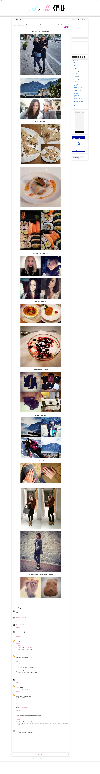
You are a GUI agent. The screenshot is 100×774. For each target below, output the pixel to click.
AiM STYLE (20, 647)
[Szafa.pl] (79, 132)
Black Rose (76, 92)
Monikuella (18, 679)
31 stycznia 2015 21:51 (22, 640)
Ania (16, 624)
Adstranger (18, 617)
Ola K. (17, 640)
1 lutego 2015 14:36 (26, 694)
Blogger (65, 765)
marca (76, 81)
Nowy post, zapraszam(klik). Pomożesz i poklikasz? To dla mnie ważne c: (29, 634)
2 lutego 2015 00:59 (28, 721)
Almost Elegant (77, 88)
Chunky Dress (77, 93)
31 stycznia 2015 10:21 (25, 610)
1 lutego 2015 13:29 (23, 685)
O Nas (39, 16)
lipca (76, 74)
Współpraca (28, 16)
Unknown (17, 685)
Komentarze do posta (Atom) (43, 758)
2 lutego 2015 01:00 (28, 670)
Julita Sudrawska (19, 631)
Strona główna (15, 16)
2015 (75, 65)
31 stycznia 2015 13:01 (22, 624)
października (77, 70)
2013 (75, 107)
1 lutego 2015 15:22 (24, 707)
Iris (16, 730)
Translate (81, 158)
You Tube (53, 16)
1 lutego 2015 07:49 (24, 655)
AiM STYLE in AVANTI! (78, 87)
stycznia (76, 84)
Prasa (22, 16)
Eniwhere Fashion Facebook (21, 702)
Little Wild (76, 103)
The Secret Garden (77, 90)
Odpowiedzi (19, 645)
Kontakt (33, 16)
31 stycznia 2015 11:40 (24, 617)
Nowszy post (15, 754)
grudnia (76, 66)
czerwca (76, 76)
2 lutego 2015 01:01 (28, 647)
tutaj (16, 25)
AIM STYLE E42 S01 (78, 98)
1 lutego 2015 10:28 (24, 679)
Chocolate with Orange (78, 101)
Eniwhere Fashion (19, 694)
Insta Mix (76, 85)
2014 (75, 105)
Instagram (66, 16)
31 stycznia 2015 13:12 (27, 631)
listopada (76, 68)
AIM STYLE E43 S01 (78, 95)
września (76, 71)
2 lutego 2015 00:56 (27, 665)
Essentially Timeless (78, 96)
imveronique (18, 655)
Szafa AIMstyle (79, 112)
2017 (75, 62)
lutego (76, 82)
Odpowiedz (18, 614)
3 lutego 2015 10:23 (20, 730)
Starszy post (66, 754)
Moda (44, 16)
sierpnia (76, 73)
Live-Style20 (18, 610)
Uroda (48, 16)
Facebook (59, 16)
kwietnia (76, 79)
